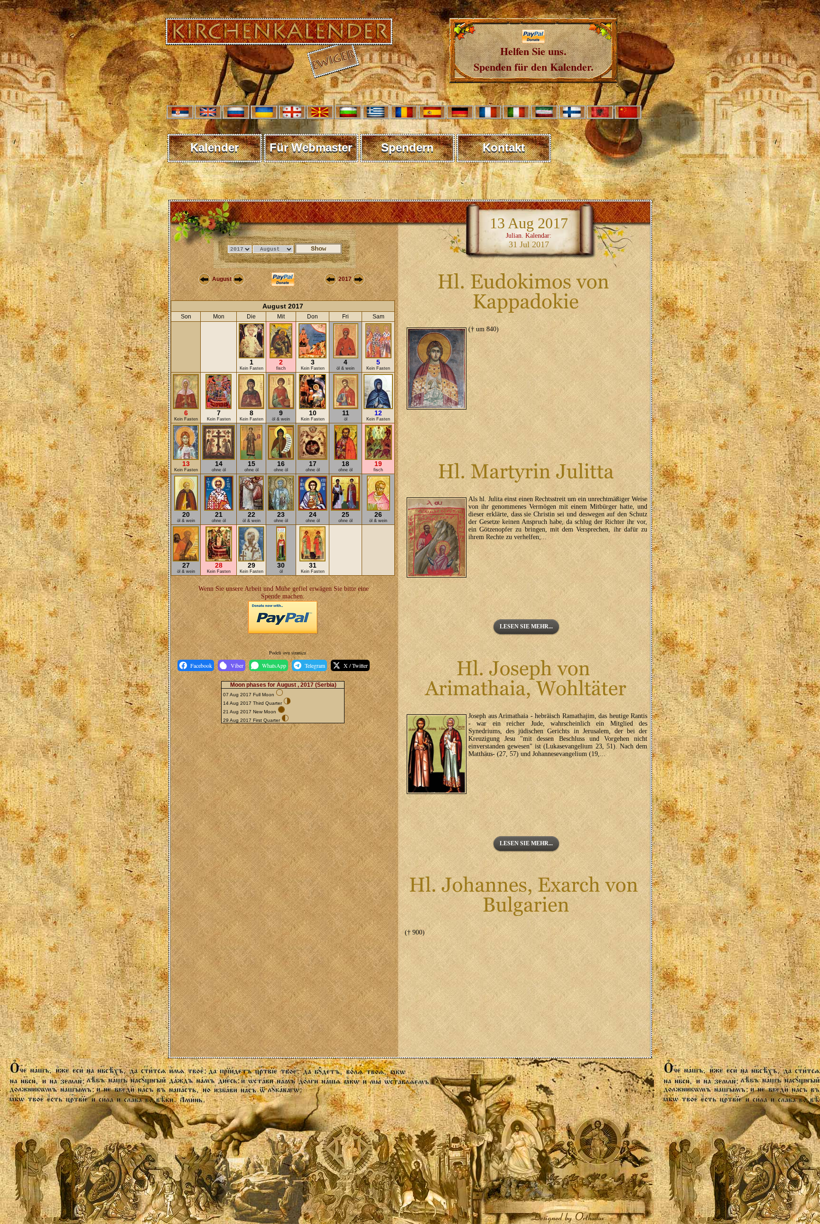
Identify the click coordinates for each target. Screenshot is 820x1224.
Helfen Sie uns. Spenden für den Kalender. (534, 59)
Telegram (315, 665)
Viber (237, 665)
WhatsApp (274, 665)
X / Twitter (356, 665)
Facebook (201, 665)
